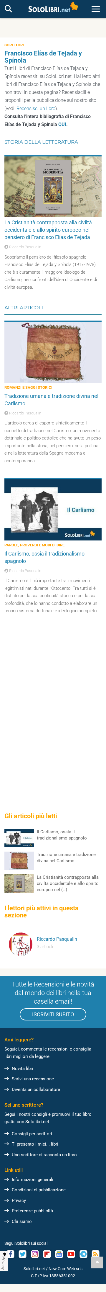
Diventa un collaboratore (36, 1089)
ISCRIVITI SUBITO (53, 1014)
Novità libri (22, 1068)
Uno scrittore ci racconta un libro (44, 1154)
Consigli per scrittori (32, 1133)
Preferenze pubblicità (32, 1210)
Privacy (19, 1200)
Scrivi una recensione (33, 1079)
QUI (62, 124)
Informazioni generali (32, 1179)
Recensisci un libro (35, 108)
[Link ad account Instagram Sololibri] (35, 1254)
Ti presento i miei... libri (35, 1144)
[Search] (8, 9)
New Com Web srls (65, 1268)
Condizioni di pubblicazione (39, 1190)
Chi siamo (22, 1221)
